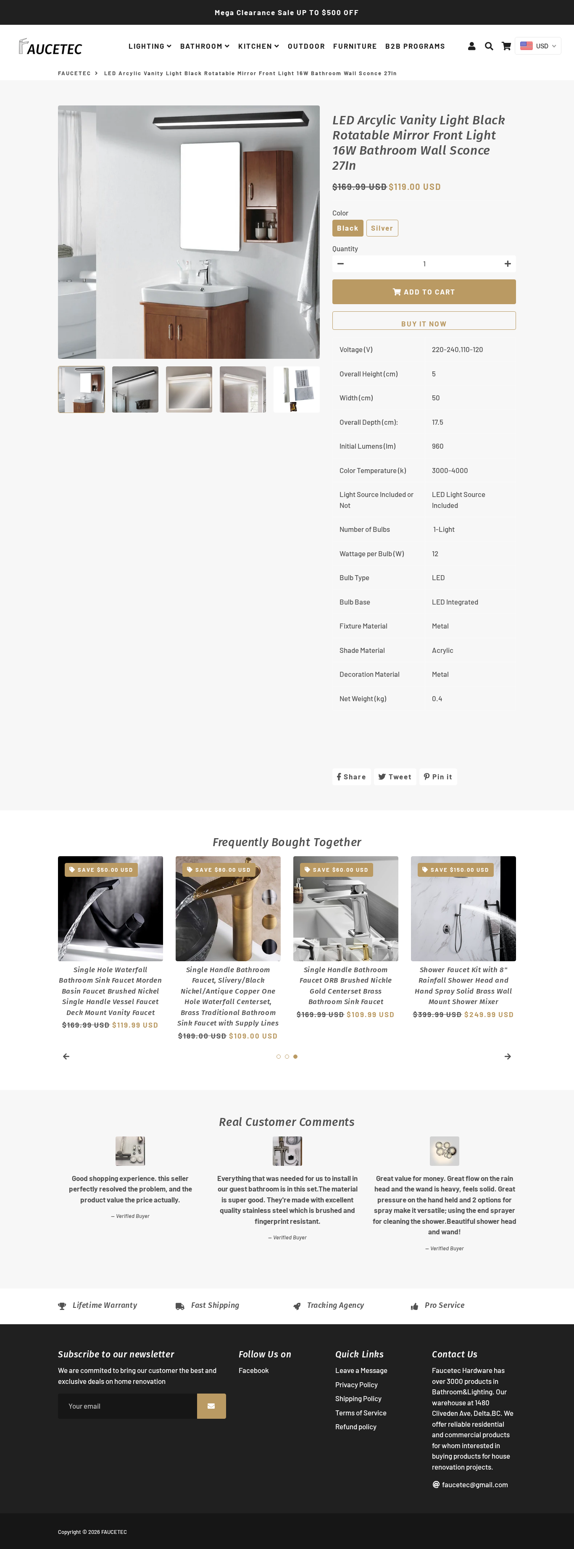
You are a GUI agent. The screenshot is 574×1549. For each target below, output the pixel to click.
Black (348, 228)
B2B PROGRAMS (415, 46)
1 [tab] (278, 1057)
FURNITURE (355, 46)
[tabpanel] (110, 943)
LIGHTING (148, 46)
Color (340, 212)
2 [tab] (287, 1057)
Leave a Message (361, 1370)
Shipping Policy (358, 1398)
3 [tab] (295, 1057)
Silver (382, 228)
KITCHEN (256, 46)
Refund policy (356, 1426)
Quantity (345, 248)
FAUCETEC (74, 73)
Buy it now (424, 323)
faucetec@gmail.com (474, 1484)
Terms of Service (361, 1412)
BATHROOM (202, 46)
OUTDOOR (306, 46)
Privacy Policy (356, 1384)
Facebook (254, 1370)
